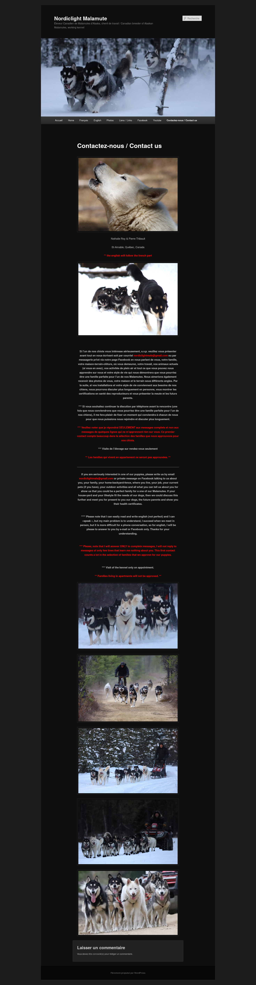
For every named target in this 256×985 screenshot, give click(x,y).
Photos (110, 120)
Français (83, 120)
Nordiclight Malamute (80, 18)
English (97, 120)
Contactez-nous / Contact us (182, 120)
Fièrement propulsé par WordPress (128, 972)
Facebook (143, 120)
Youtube (157, 120)
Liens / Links (125, 120)
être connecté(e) (96, 953)
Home (71, 120)
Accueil (59, 120)
